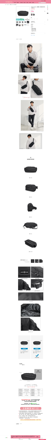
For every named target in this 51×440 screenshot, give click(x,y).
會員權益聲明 (30, 439)
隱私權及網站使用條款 (21, 439)
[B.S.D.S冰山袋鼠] (9, 2)
